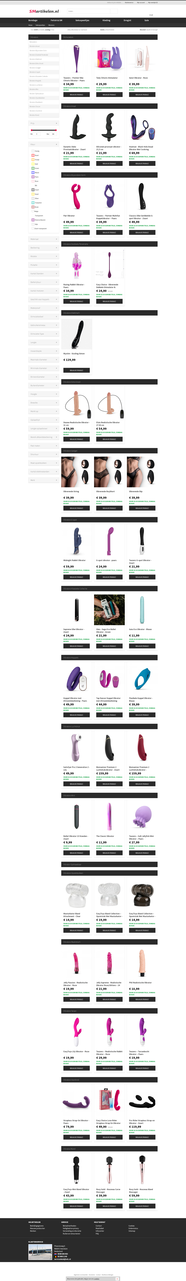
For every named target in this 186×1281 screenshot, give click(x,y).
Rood (36, 155)
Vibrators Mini (33, 89)
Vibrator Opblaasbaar (36, 94)
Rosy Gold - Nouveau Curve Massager (108, 1190)
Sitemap (132, 1231)
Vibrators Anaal (34, 46)
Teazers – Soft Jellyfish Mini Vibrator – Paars (141, 837)
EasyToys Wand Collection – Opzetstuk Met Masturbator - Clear (109, 915)
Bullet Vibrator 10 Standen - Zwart (75, 837)
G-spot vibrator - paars (106, 560)
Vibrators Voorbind (35, 111)
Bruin (37, 207)
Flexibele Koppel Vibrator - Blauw (141, 699)
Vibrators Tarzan (34, 106)
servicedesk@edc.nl (62, 1259)
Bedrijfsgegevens (36, 1226)
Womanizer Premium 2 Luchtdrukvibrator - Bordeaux (139, 768)
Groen (37, 168)
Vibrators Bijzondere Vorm (38, 51)
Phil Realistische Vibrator (140, 982)
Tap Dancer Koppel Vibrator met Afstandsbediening (108, 699)
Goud (36, 194)
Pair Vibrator (69, 215)
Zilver (37, 198)
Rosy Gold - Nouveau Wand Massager (141, 1190)
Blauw (37, 173)
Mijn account (141, 2)
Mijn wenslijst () (153, 2)
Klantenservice (129, 2)
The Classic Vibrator (105, 836)
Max (48, 134)
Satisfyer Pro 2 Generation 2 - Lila (76, 768)
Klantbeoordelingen (107, 1275)
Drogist (127, 20)
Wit (36, 185)
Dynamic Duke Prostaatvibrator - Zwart (74, 148)
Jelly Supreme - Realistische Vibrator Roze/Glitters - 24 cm (108, 984)
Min (32, 134)
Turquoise (38, 203)
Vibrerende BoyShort (105, 491)
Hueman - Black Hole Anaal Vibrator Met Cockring (141, 148)
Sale (147, 20)
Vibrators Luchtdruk (35, 85)
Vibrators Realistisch (36, 102)
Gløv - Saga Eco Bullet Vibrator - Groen (106, 630)
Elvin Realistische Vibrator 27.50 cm (108, 423)
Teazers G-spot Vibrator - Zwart (140, 561)
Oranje (37, 160)
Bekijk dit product (76, 94)
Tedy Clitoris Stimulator (107, 78)
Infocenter (100, 1231)
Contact (99, 1226)
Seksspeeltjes (82, 20)
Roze (36, 181)
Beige (36, 211)
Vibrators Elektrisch (35, 59)
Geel (36, 164)
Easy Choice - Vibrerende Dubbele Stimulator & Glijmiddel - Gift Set (107, 286)
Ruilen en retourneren (71, 1233)
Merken (33, 1231)
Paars (37, 177)
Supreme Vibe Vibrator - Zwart (73, 630)
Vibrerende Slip (135, 491)
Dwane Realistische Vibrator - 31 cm (76, 423)
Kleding (106, 20)
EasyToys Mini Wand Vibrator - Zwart (76, 1190)
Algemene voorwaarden (81, 1275)
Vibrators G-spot (34, 72)
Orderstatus (133, 1228)
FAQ (97, 1233)
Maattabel (100, 1228)
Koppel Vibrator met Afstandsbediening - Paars (75, 699)
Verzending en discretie (72, 1231)
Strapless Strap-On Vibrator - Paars (76, 1121)
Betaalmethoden (69, 1226)
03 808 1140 (62, 1256)
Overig (37, 151)
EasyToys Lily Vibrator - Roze (76, 1051)
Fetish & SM (56, 20)
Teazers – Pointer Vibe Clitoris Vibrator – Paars (74, 79)
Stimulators (33, 42)
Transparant (39, 216)
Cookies (132, 1226)
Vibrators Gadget (34, 68)
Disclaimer (92, 1275)
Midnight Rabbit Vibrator (74, 560)
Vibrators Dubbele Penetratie (38, 55)
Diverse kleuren (40, 220)
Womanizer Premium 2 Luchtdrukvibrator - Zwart (108, 768)
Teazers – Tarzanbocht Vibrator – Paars (139, 1052)
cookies (96, 1279)
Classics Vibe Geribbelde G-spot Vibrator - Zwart (141, 217)
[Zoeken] (114, 11)
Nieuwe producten (37, 1228)
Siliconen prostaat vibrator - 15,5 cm (108, 148)
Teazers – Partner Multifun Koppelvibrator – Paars (108, 217)
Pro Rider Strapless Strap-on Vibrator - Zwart (142, 1121)
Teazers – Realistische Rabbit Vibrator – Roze (109, 1052)
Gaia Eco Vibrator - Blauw (140, 629)
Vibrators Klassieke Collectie (38, 76)
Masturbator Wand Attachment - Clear (71, 915)
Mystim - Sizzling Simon (74, 353)
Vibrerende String (71, 491)
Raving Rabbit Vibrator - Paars (74, 286)
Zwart (37, 190)
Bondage (32, 20)
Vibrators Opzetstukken (37, 98)
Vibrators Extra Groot (36, 63)
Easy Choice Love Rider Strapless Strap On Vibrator (108, 1121)
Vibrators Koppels (35, 81)
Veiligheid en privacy (71, 1228)
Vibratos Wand (34, 115)
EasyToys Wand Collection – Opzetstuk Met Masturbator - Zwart (142, 915)
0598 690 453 (62, 1254)
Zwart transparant (40, 229)
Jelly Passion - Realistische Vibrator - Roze (75, 984)
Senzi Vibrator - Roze (138, 78)
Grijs (36, 224)
